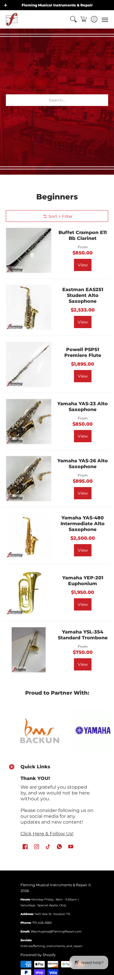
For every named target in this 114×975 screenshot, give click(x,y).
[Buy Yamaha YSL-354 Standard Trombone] (28, 649)
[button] (84, 19)
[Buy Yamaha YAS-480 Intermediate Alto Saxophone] (28, 535)
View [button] (83, 265)
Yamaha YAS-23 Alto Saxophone (82, 406)
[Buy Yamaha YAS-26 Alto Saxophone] (28, 478)
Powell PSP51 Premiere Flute (82, 352)
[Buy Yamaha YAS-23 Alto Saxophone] (28, 421)
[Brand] (82, 730)
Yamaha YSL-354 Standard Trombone (83, 634)
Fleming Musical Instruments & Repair (53, 885)
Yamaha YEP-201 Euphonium (82, 580)
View (83, 322)
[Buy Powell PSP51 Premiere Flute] (28, 364)
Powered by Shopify (38, 955)
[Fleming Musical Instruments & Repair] (12, 19)
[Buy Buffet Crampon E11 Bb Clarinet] (28, 250)
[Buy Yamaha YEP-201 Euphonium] (28, 592)
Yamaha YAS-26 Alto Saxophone (82, 463)
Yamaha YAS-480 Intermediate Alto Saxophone (83, 523)
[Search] (73, 19)
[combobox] (57, 100)
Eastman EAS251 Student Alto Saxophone (82, 295)
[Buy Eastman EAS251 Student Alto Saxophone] (28, 307)
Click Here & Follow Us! (46, 833)
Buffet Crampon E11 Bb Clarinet (82, 235)
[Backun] (28, 730)
